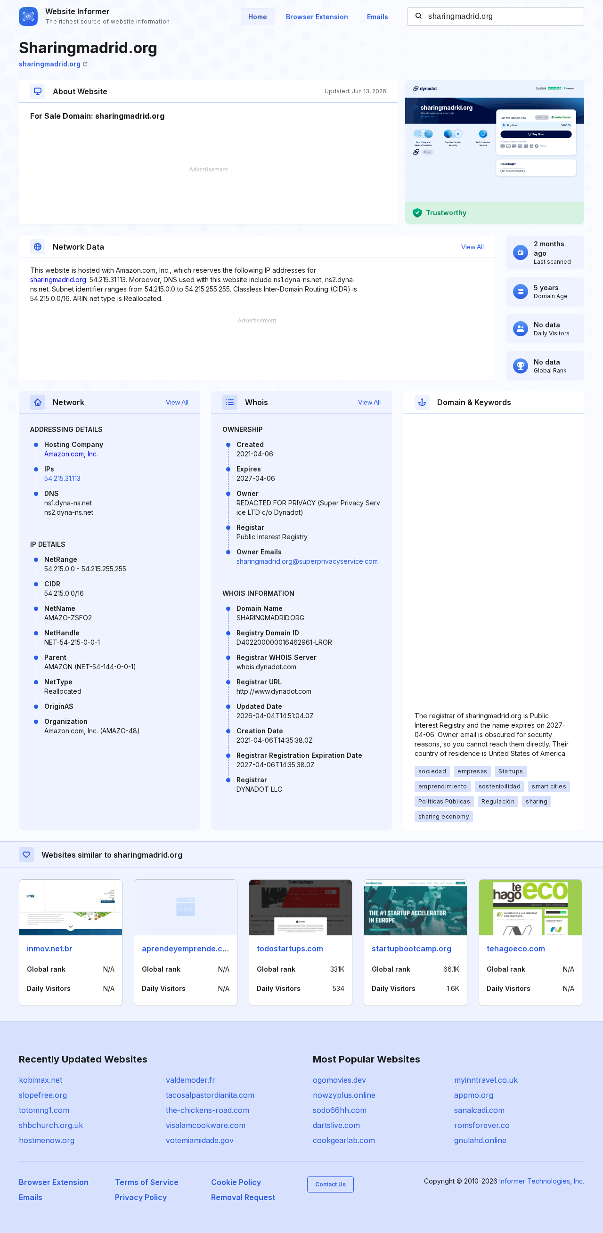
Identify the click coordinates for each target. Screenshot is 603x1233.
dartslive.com (336, 1125)
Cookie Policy (236, 1182)
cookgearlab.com (344, 1140)
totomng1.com (44, 1110)
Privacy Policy (141, 1197)
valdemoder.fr (190, 1080)
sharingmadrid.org (50, 64)
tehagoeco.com (516, 948)
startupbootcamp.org (411, 948)
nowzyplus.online (344, 1095)
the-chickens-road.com (207, 1110)
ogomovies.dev (339, 1080)
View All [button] (472, 247)
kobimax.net (40, 1080)
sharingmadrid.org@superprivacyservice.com (307, 561)
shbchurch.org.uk (51, 1125)
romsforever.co (482, 1125)
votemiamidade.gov (200, 1140)
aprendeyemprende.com (188, 948)
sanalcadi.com (479, 1110)
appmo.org (473, 1095)
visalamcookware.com (205, 1125)
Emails (377, 17)
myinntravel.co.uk (486, 1080)
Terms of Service (147, 1182)
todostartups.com (290, 948)
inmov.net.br (50, 948)
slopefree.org (43, 1095)
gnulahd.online (480, 1140)
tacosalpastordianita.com (210, 1095)
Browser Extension (317, 17)
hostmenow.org (46, 1140)
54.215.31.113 (62, 478)
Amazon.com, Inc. (71, 454)
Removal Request (243, 1197)
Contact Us (330, 1184)
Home (257, 17)
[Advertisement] (208, 195)
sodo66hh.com (340, 1110)
